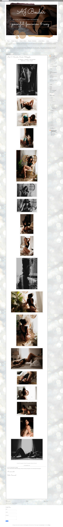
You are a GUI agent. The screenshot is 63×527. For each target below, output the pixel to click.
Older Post (46, 501)
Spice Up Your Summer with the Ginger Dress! (53, 134)
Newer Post (8, 501)
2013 (51, 121)
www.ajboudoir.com (27, 465)
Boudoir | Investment (32, 41)
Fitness (51, 89)
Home (8, 41)
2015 (51, 118)
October (53, 104)
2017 (51, 115)
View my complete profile (53, 66)
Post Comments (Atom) (13, 503)
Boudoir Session (14, 41)
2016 (51, 116)
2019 (51, 112)
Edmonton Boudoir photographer (26, 468)
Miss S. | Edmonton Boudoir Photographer (54, 108)
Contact (47, 41)
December (53, 101)
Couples (51, 87)
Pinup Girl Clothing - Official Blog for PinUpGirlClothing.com (54, 131)
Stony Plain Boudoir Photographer (36, 468)
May (52, 110)
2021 (51, 98)
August (53, 105)
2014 (51, 119)
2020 (51, 100)
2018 (51, 113)
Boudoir (51, 86)
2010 (51, 125)
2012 (51, 122)
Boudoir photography (17, 468)
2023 (51, 97)
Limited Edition (41, 41)
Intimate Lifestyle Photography (52, 92)
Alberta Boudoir (11, 468)
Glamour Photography (53, 90)
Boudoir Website (23, 41)
